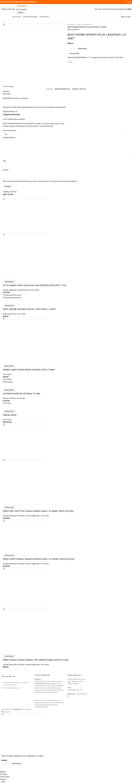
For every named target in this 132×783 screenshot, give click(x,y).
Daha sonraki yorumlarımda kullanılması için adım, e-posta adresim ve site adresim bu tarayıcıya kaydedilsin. (40, 181)
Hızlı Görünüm (10, 277)
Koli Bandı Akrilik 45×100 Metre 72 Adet (21, 393)
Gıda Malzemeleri (24, 290)
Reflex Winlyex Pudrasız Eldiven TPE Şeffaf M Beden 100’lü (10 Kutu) (36, 660)
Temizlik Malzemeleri (10, 516)
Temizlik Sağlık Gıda (10, 290)
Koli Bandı (12, 398)
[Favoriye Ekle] (15, 277)
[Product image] (23, 254)
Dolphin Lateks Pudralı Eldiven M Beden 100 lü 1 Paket (29, 369)
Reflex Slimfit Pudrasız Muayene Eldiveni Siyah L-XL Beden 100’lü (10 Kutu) (38, 559)
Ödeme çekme (10, 415)
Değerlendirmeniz (9, 137)
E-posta (6, 170)
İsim (5, 161)
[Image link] (8, 676)
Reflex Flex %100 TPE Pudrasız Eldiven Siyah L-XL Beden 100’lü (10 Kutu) (38, 511)
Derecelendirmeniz (10, 130)
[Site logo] (8, 9)
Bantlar (79, 24)
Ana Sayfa (71, 24)
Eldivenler (21, 516)
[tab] (49, 89)
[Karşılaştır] (5, 277)
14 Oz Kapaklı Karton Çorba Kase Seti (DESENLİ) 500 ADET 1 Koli (34, 285)
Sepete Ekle (82, 48)
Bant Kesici (87, 24)
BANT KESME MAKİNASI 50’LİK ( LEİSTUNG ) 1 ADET (29, 309)
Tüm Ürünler (119, 57)
